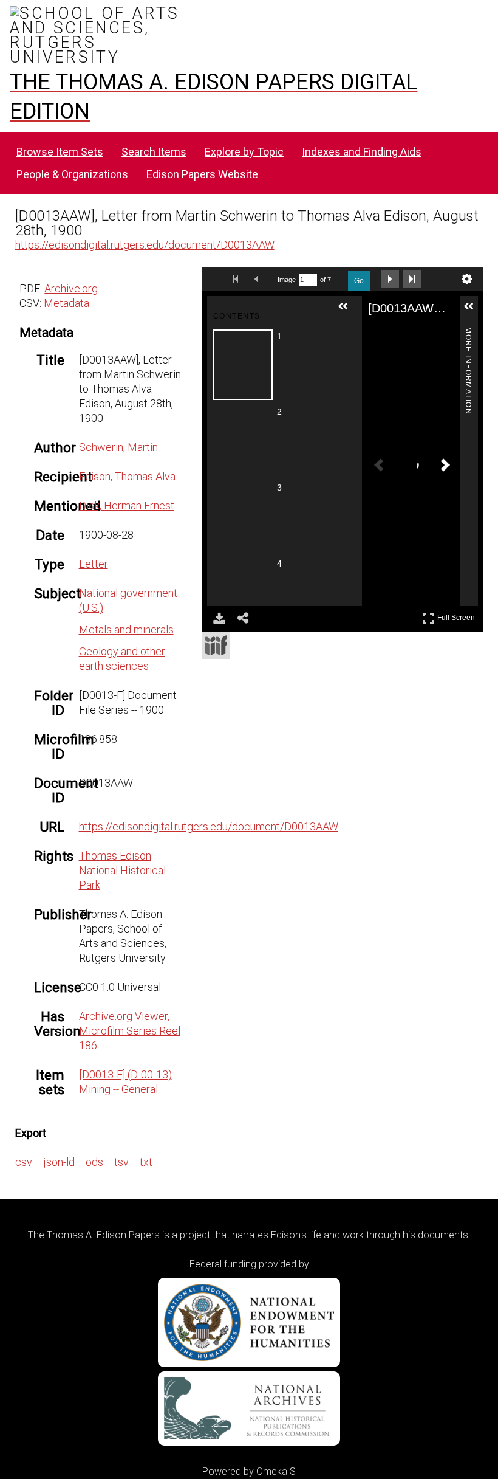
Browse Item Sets (59, 151)
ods (94, 1162)
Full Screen (457, 615)
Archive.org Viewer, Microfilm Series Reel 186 (129, 1031)
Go (359, 281)
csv (23, 1162)
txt (146, 1162)
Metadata (66, 303)
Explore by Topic (244, 151)
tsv (121, 1162)
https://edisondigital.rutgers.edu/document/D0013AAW (145, 244)
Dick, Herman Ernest (126, 505)
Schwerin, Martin (118, 447)
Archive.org (71, 288)
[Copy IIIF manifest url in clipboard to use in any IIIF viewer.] (216, 645)
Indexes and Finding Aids (361, 151)
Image (287, 279)
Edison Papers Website (202, 174)
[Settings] (467, 279)
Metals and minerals (126, 629)
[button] (348, 311)
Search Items (153, 151)
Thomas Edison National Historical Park (122, 870)
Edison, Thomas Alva (127, 476)
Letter (93, 563)
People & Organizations (72, 174)
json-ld (59, 1162)
